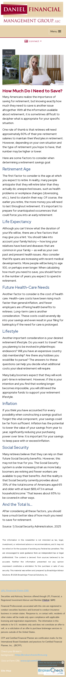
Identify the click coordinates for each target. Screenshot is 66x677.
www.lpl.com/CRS (30, 660)
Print (9, 52)
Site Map (6, 670)
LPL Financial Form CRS (15, 590)
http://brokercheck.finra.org (31, 654)
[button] (56, 31)
